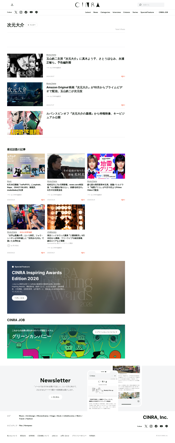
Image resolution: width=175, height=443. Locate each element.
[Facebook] (26, 12)
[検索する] (140, 5)
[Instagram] (21, 12)
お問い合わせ (65, 436)
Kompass (28, 425)
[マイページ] (12, 4)
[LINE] (36, 12)
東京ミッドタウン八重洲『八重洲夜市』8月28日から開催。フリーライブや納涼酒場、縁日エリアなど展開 (66, 238)
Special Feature (147, 12)
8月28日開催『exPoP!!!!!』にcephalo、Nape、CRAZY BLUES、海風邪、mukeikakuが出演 (24, 187)
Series (135, 12)
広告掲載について (43, 436)
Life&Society (68, 416)
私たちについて (12, 436)
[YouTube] (31, 12)
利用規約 (92, 436)
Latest (88, 12)
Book (59, 416)
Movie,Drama (42, 416)
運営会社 (23, 436)
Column (126, 12)
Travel (21, 419)
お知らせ (55, 436)
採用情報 (32, 436)
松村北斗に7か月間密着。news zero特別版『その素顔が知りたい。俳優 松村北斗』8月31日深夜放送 (65, 187)
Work (78, 416)
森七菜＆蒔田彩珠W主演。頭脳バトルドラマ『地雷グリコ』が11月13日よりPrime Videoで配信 (105, 187)
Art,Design (30, 416)
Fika (20, 425)
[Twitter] (16, 12)
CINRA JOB (163, 12)
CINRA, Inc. (155, 417)
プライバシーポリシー (79, 436)
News (95, 12)
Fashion (29, 419)
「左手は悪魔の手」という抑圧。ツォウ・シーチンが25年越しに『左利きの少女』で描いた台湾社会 (25, 238)
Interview (117, 12)
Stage (52, 416)
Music (21, 416)
